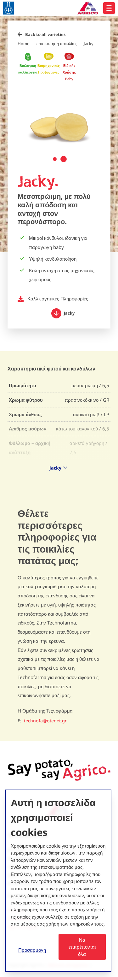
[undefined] (109, 8)
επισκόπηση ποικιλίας (56, 43)
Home (23, 43)
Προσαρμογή (32, 950)
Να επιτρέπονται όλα (82, 947)
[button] (55, 159)
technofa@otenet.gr (45, 721)
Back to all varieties (45, 34)
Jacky (88, 43)
